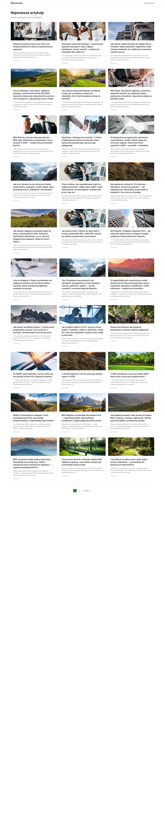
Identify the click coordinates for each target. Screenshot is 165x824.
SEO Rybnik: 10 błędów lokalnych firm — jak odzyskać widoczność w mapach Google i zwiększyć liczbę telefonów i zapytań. (130, 233)
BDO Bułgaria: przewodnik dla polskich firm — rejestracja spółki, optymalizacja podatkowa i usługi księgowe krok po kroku (81, 418)
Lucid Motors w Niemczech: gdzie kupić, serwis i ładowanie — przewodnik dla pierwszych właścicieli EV (129, 462)
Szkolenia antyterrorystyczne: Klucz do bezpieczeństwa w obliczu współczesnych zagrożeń (33, 46)
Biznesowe (17, 3)
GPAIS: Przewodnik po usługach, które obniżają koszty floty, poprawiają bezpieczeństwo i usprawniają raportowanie (33, 418)
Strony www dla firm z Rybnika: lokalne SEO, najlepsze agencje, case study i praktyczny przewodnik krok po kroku (82, 462)
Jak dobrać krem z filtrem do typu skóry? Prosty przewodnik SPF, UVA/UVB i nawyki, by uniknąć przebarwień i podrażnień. (81, 233)
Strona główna (149, 3)
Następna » (86, 490)
